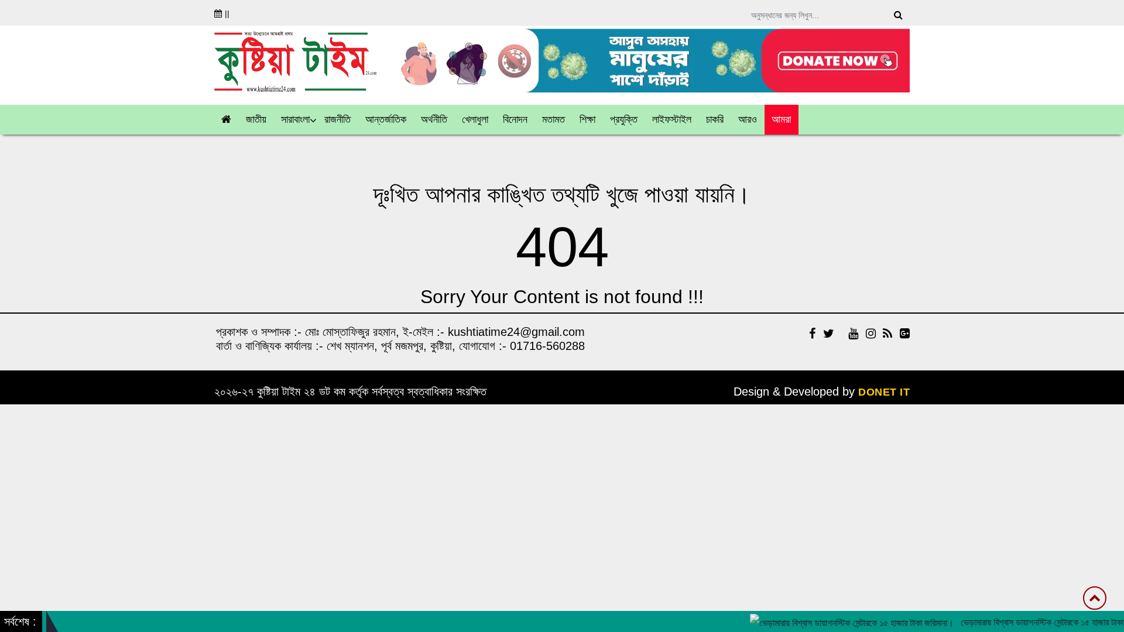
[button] (256, 120)
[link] (748, 120)
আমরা (781, 119)
